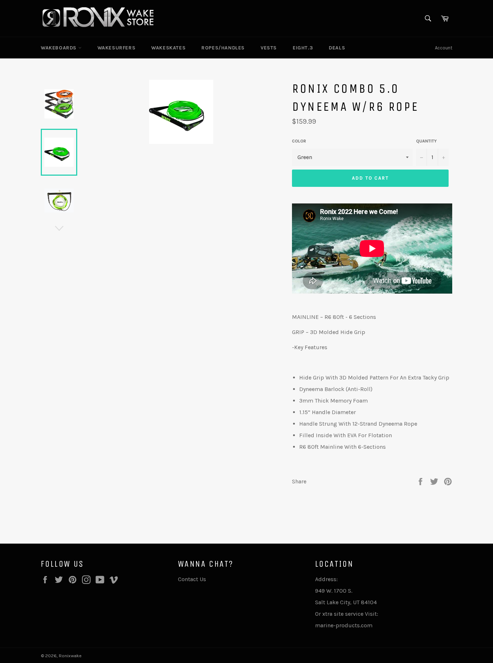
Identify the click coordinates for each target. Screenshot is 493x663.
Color (299, 141)
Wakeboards (59, 48)
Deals (337, 48)
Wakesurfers (116, 48)
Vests (269, 48)
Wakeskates (168, 48)
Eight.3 (303, 48)
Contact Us (192, 579)
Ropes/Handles (223, 48)
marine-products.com (343, 625)
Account (443, 48)
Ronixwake (70, 655)
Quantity (426, 141)
